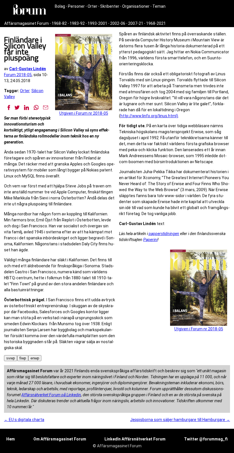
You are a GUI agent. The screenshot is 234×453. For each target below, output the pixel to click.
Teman (159, 6)
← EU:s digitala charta (24, 419)
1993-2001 (97, 23)
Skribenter (109, 6)
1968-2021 (156, 23)
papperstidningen (164, 233)
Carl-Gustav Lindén (27, 68)
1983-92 (77, 23)
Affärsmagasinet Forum (26, 23)
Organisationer (136, 6)
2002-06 (117, 23)
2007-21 (135, 23)
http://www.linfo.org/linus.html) (149, 116)
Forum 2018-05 (18, 74)
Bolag (60, 6)
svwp (10, 358)
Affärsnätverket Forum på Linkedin (51, 395)
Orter (92, 6)
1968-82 (59, 23)
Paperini (150, 239)
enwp (35, 358)
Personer (76, 6)
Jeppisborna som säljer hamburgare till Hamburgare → (180, 419)
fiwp (22, 358)
